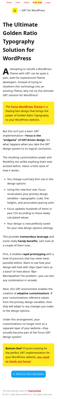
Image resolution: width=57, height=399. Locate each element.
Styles (26, 2)
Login (48, 2)
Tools (17, 2)
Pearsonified (34, 390)
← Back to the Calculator (28, 374)
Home (9, 2)
